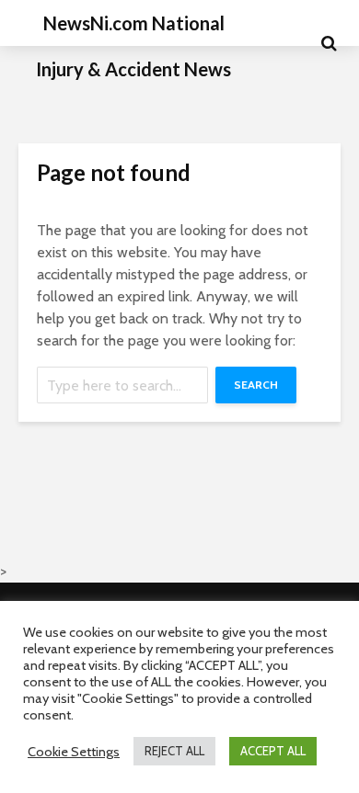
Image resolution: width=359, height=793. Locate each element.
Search (256, 384)
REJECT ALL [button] (174, 750)
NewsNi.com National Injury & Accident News (133, 46)
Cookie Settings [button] (74, 751)
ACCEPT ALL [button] (273, 750)
